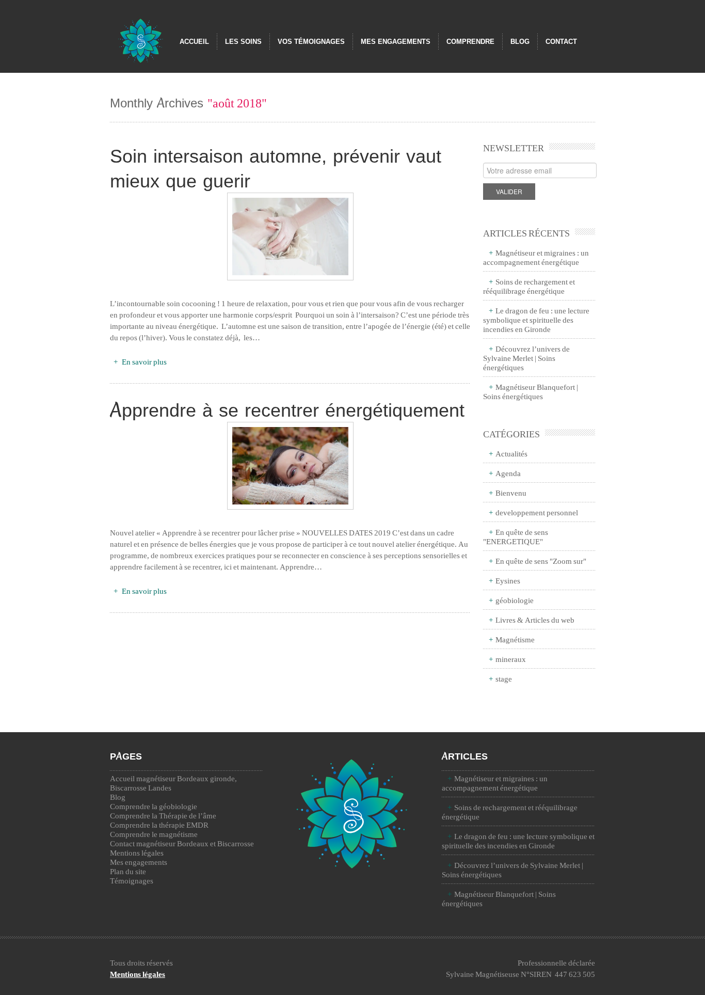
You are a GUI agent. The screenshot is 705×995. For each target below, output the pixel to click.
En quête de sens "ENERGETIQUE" (515, 536)
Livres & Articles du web (534, 619)
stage (503, 678)
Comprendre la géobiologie (153, 806)
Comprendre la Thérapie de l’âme (163, 815)
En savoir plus (143, 361)
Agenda (508, 473)
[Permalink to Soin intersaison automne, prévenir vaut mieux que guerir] (290, 236)
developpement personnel (536, 512)
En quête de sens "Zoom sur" (540, 560)
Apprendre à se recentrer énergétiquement (287, 409)
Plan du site (128, 871)
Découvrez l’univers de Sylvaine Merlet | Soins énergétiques (526, 358)
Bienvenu (510, 492)
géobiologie (514, 600)
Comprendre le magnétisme (154, 834)
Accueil (194, 41)
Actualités (511, 453)
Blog (520, 41)
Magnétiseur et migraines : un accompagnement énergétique (536, 257)
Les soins (243, 41)
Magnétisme (515, 639)
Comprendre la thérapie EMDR (159, 824)
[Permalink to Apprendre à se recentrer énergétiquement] (290, 465)
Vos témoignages (311, 41)
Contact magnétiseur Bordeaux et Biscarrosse (182, 843)
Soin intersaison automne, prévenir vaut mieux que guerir (275, 168)
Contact (561, 41)
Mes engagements (395, 41)
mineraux (510, 659)
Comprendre (470, 41)
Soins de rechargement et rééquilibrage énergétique (529, 286)
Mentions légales (137, 852)
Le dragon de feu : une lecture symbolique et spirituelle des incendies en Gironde (536, 320)
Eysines (507, 580)
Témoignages (131, 880)
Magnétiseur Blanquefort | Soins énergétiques (530, 391)
